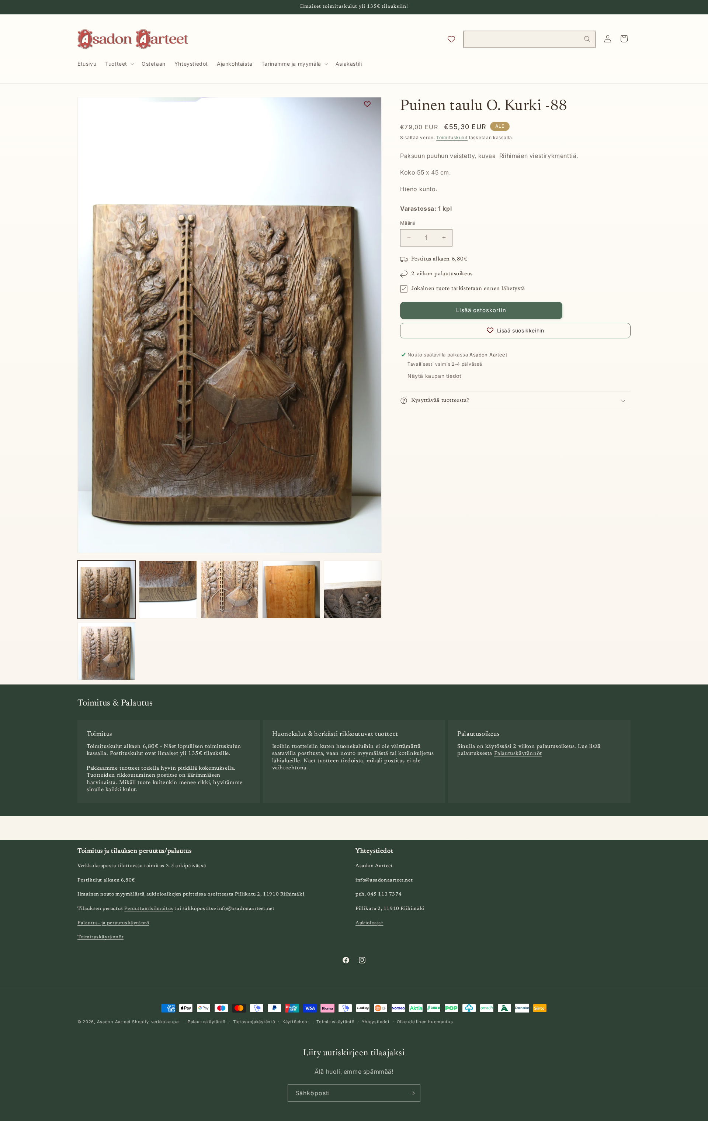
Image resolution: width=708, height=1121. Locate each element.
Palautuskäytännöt (518, 754)
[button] (119, 64)
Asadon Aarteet (114, 1021)
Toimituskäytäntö (335, 1021)
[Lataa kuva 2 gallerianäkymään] (168, 589)
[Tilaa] (412, 1093)
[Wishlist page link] (451, 39)
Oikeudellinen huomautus (425, 1021)
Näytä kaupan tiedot (434, 376)
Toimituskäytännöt (100, 937)
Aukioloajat (369, 923)
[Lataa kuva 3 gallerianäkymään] (229, 589)
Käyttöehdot (295, 1021)
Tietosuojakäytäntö (254, 1021)
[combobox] (530, 39)
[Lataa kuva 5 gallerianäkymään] (353, 589)
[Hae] (587, 39)
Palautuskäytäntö (207, 1021)
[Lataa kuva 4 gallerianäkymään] (291, 589)
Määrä (407, 223)
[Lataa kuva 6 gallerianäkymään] (106, 651)
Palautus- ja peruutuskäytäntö (113, 923)
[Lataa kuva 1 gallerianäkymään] (106, 589)
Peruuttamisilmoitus (148, 909)
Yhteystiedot (375, 1021)
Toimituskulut (452, 137)
